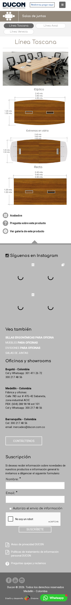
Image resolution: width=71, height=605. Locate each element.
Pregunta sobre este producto (28, 223)
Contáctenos (23, 441)
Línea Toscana (18, 25)
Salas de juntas (16, 353)
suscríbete (35, 529)
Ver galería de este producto (27, 231)
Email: (11, 493)
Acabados (16, 215)
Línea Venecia (19, 31)
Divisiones (22, 348)
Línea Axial (51, 25)
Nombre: (13, 479)
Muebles (21, 342)
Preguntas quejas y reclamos (28, 563)
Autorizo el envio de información (37, 508)
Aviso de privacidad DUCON (27, 544)
